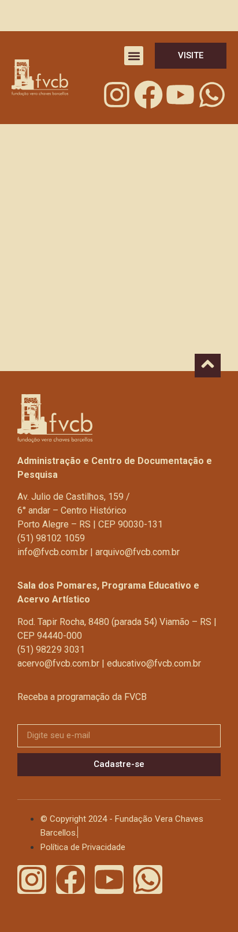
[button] (133, 55)
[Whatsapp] (212, 94)
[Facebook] (148, 94)
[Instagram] (116, 94)
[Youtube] (180, 94)
